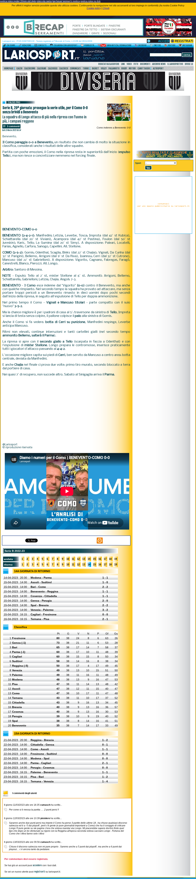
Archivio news (159, 64)
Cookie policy (94, 8)
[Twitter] (151, 46)
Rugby (124, 68)
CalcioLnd (41, 68)
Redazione (26, 45)
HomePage (8, 68)
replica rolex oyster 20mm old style (18, 1)
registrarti (39, 871)
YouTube (171, 45)
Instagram (187, 45)
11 (73, 559)
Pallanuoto (114, 68)
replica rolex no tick (90, 1)
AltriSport (158, 68)
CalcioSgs (52, 68)
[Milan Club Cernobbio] (169, 35)
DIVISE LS (189, 64)
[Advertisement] (66, 192)
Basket (95, 68)
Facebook (142, 45)
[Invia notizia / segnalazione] (102, 46)
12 (78, 559)
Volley (104, 68)
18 (110, 559)
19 (115, 559)
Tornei (86, 68)
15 (94, 559)
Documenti (145, 64)
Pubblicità (89, 45)
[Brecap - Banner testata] (73, 35)
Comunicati (75, 68)
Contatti (42, 45)
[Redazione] (20, 46)
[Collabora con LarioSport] (51, 46)
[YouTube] (165, 46)
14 (89, 559)
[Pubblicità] (82, 46)
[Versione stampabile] (100, 542)
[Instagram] (180, 46)
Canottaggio (144, 68)
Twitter (157, 45)
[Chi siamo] (4, 46)
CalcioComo (29, 68)
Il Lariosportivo (175, 64)
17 (105, 559)
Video (129, 64)
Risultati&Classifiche (108, 64)
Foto (136, 64)
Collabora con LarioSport (65, 45)
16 (99, 559)
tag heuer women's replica (66, 1)
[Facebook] (136, 46)
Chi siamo (11, 45)
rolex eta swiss (44, 1)
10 (67, 559)
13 (83, 559)
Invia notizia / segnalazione (119, 45)
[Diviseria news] (98, 90)
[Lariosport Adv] (163, 233)
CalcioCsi (63, 68)
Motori (132, 68)
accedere (37, 865)
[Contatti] (35, 46)
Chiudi (106, 8)
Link (123, 64)
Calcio (19, 68)
